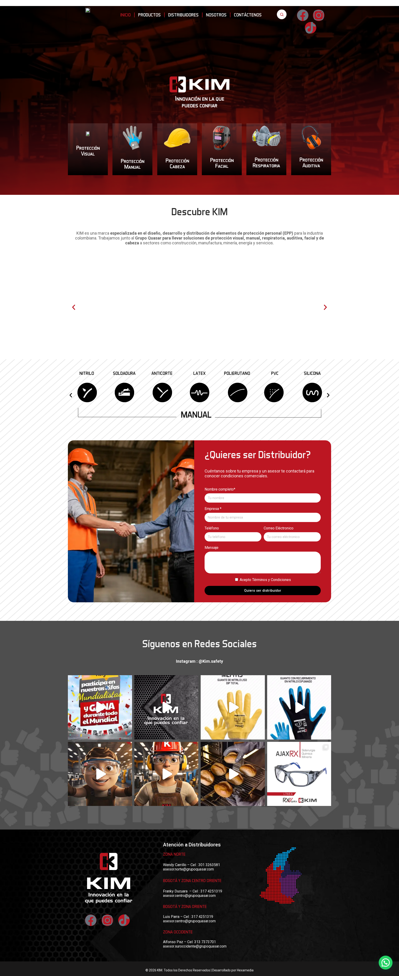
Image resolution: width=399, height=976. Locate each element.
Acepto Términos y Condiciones (265, 580)
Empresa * (213, 509)
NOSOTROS (216, 14)
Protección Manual (132, 164)
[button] (73, 307)
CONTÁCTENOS (248, 14)
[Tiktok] (124, 920)
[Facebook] (302, 15)
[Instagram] (318, 15)
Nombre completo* (220, 489)
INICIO (125, 14)
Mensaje (211, 547)
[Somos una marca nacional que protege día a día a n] (166, 774)
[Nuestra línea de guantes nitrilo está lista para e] (299, 707)
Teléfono (212, 528)
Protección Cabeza (177, 163)
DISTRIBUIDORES (183, 14)
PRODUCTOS (149, 14)
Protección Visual (88, 150)
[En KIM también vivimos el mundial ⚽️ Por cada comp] (100, 707)
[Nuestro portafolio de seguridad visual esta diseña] (100, 774)
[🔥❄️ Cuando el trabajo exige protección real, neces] (233, 774)
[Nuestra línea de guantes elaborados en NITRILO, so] (233, 707)
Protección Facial (222, 162)
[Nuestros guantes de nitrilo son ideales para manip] (166, 707)
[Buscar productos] (282, 14)
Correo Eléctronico (278, 528)
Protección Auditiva (311, 162)
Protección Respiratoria (266, 162)
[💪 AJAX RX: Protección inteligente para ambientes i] (299, 774)
